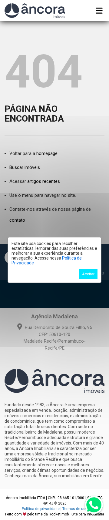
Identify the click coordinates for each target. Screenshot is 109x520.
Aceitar (88, 274)
